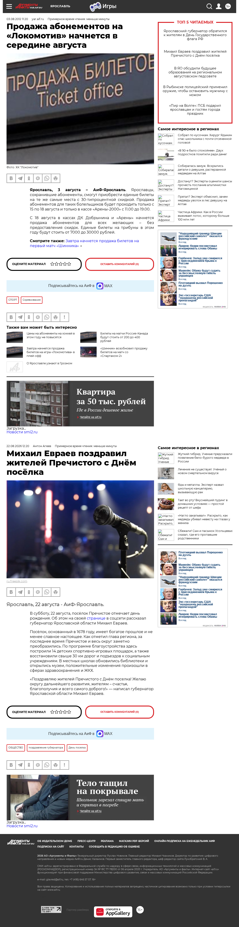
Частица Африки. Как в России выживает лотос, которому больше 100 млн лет (203, 215)
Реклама (107, 841)
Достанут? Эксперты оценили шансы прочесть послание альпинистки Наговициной (205, 184)
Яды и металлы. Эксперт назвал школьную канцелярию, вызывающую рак (201, 488)
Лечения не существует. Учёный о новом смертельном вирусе (202, 471)
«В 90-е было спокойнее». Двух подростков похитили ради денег (202, 152)
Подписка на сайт (50, 846)
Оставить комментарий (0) (119, 264)
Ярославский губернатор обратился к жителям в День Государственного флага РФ (195, 35)
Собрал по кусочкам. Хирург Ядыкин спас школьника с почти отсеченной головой (205, 138)
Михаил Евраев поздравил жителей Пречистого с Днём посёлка (195, 54)
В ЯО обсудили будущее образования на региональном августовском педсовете (195, 72)
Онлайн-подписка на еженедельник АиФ (184, 841)
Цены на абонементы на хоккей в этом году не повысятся (51, 335)
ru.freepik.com (17, 581)
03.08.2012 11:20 (17, 19)
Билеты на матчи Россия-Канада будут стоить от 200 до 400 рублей (124, 337)
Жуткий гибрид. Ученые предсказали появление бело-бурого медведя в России (205, 457)
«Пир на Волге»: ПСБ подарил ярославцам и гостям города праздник (195, 110)
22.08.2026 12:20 (18, 446)
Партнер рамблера (78, 909)
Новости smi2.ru (22, 432)
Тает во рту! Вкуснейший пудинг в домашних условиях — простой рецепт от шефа (203, 503)
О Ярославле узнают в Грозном (49, 363)
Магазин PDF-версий (134, 841)
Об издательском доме (54, 841)
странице (96, 618)
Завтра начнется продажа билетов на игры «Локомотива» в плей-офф (51, 352)
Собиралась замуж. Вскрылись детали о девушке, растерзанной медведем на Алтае (202, 169)
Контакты (76, 846)
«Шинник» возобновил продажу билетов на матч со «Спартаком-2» (124, 352)
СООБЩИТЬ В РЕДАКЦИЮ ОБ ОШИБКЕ (114, 846)
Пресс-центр (86, 841)
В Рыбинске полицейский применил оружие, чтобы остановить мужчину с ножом (195, 91)
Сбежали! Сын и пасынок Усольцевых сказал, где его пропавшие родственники (205, 534)
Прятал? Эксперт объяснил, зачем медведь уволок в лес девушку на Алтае (203, 200)
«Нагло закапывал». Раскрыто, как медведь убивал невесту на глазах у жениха (204, 519)
